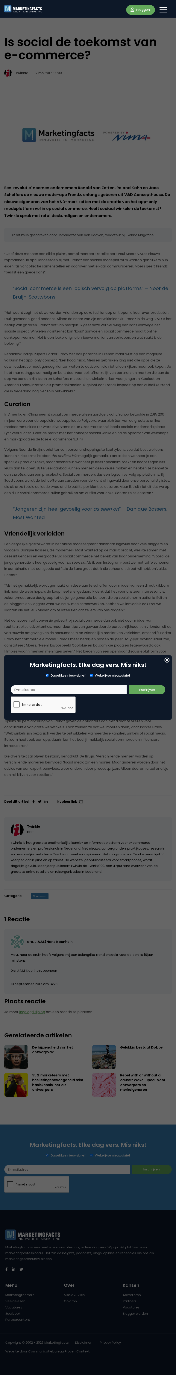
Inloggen (142, 9)
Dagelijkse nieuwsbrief (68, 675)
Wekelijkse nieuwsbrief (112, 675)
